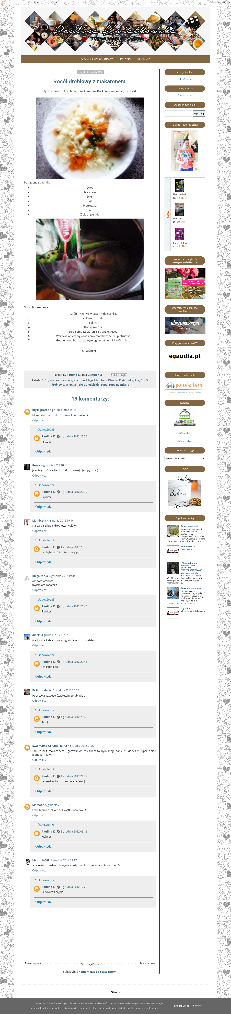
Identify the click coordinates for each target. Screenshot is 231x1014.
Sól (75, 384)
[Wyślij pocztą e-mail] (112, 375)
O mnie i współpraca (96, 59)
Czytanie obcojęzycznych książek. (193, 609)
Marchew (100, 380)
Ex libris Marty (42, 690)
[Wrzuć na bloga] (115, 375)
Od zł (180, 197)
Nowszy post (33, 963)
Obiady (113, 380)
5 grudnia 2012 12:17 (63, 860)
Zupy (104, 384)
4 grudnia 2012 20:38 (74, 547)
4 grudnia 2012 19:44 (62, 576)
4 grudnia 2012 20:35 (74, 492)
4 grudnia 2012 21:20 (81, 746)
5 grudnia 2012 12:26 (74, 887)
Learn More (181, 1006)
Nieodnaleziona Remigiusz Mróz (181, 194)
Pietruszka (126, 380)
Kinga (36, 465)
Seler (68, 384)
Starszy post (147, 963)
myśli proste (40, 410)
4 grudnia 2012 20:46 (74, 717)
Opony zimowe (185, 95)
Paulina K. (49, 436)
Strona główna (90, 964)
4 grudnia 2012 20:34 (74, 436)
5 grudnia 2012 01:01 (58, 805)
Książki (125, 59)
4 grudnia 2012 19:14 (60, 520)
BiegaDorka (40, 576)
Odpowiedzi (46, 429)
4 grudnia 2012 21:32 (74, 776)
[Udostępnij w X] (118, 375)
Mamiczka (39, 520)
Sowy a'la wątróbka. (191, 588)
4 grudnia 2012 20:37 (66, 690)
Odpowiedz (39, 420)
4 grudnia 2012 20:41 (74, 662)
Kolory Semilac (185, 79)
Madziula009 (40, 860)
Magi (89, 380)
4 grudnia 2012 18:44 (63, 410)
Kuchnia (144, 59)
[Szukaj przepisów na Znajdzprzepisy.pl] (185, 433)
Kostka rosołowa (61, 380)
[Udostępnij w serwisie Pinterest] (125, 375)
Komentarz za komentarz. (188, 547)
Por (137, 380)
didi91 (36, 635)
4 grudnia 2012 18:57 (54, 465)
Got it (197, 1006)
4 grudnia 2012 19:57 (54, 635)
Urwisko (177, 218)
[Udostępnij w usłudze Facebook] (122, 375)
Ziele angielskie (89, 384)
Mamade (38, 805)
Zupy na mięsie (119, 384)
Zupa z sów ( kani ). (190, 526)
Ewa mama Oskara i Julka (49, 746)
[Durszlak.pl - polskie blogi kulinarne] (184, 440)
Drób (45, 380)
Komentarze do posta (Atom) (98, 972)
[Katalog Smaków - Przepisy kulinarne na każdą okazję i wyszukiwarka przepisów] (184, 425)
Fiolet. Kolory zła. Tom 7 (181, 243)
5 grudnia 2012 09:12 (74, 831)
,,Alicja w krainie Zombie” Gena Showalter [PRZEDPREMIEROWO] (192, 567)
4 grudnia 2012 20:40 (74, 606)
